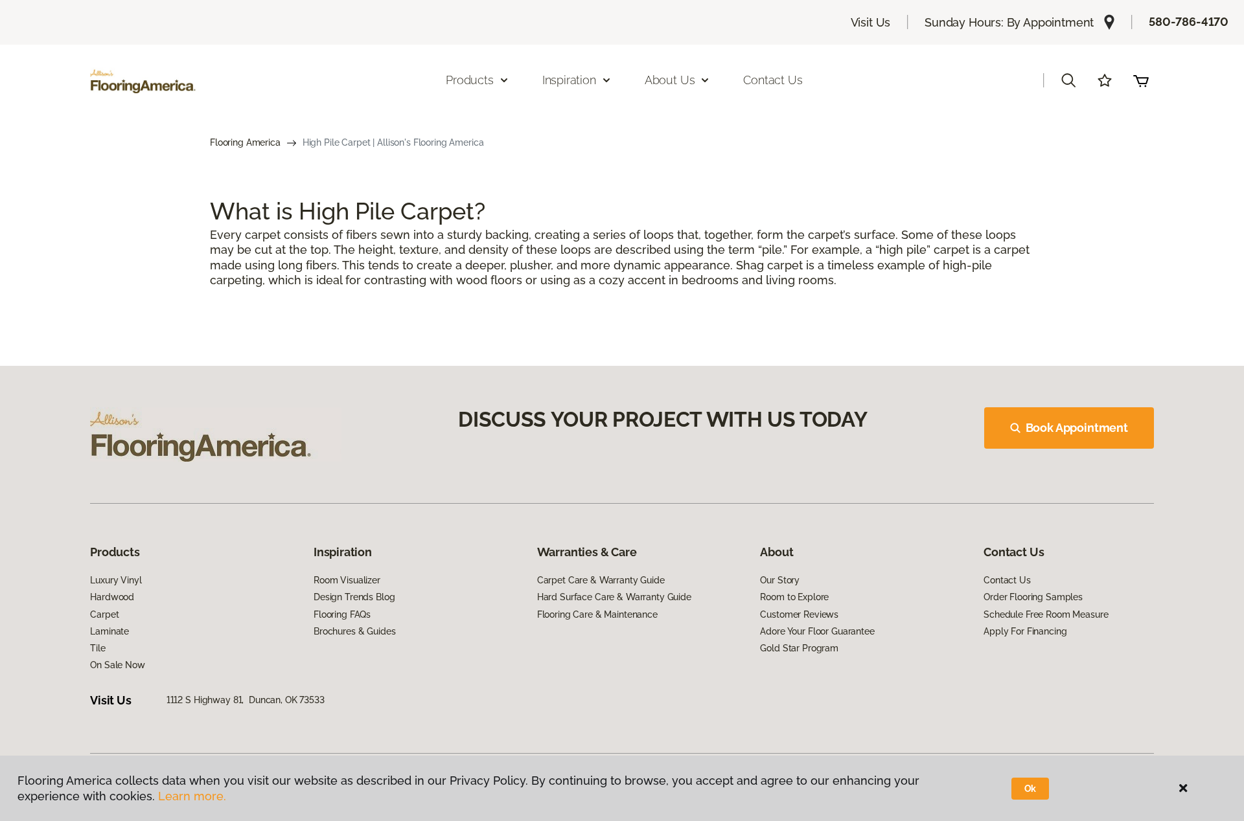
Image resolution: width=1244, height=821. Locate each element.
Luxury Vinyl (115, 580)
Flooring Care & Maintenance (597, 614)
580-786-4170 (1188, 21)
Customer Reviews (799, 614)
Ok (1030, 788)
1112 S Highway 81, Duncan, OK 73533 (246, 700)
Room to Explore (794, 597)
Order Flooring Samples (1033, 597)
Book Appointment (1077, 427)
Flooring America (245, 142)
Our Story (780, 580)
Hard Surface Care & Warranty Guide (614, 597)
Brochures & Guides (354, 631)
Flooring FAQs (342, 614)
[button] (1068, 80)
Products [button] (470, 80)
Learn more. (192, 796)
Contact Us (772, 80)
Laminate (109, 631)
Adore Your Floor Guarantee (817, 631)
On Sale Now (117, 665)
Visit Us (871, 22)
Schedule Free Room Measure (1046, 614)
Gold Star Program (799, 648)
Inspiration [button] (569, 80)
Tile (97, 648)
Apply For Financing (1025, 631)
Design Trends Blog (354, 597)
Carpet (104, 614)
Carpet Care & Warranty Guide (601, 580)
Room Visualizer (347, 580)
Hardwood (112, 597)
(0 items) (1141, 80)
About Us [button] (670, 80)
